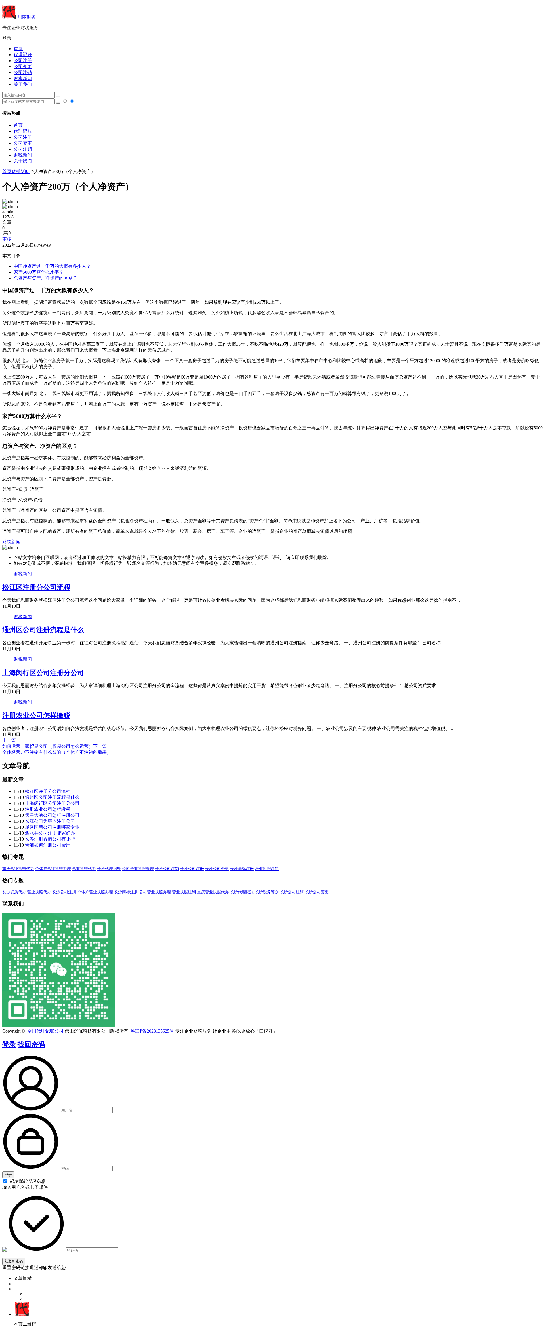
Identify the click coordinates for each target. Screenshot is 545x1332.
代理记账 (23, 54)
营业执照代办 (84, 869)
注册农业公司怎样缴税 (36, 715)
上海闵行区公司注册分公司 (43, 672)
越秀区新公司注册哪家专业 (52, 827)
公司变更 (23, 66)
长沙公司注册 (192, 869)
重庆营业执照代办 (18, 869)
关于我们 (23, 84)
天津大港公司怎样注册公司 (52, 815)
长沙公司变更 (217, 869)
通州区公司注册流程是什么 (43, 630)
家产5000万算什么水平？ (39, 272)
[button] (272, 38)
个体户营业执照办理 (53, 869)
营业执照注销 (267, 869)
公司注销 (23, 72)
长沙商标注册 (242, 869)
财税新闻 (23, 78)
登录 (9, 1044)
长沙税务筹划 (267, 892)
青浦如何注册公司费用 (47, 845)
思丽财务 (26, 17)
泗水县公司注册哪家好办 (50, 833)
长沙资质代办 (14, 892)
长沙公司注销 (167, 869)
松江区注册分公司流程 (36, 587)
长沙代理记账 (109, 869)
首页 (18, 48)
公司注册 (23, 60)
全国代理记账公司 (45, 1031)
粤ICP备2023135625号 (152, 1031)
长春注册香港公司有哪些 (50, 839)
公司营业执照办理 (138, 869)
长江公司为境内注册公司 (50, 821)
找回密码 (31, 1044)
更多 (6, 239)
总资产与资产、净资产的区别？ (45, 278)
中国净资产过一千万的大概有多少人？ (52, 266)
